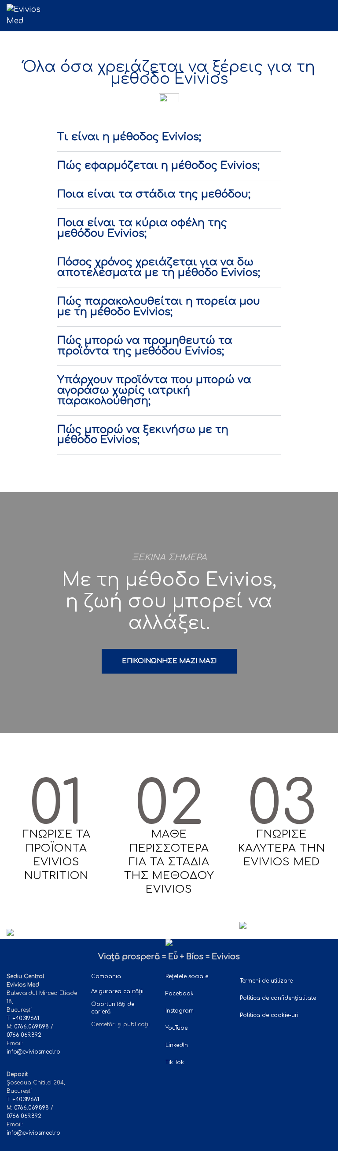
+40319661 (25, 1018)
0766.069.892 (24, 1035)
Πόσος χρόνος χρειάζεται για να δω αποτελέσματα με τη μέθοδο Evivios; (158, 267)
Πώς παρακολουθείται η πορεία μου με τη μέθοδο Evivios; (158, 306)
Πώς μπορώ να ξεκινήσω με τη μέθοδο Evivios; (142, 435)
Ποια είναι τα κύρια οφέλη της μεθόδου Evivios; (142, 228)
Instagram (179, 1011)
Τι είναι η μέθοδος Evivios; (129, 137)
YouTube (176, 1028)
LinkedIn (176, 1045)
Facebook (179, 994)
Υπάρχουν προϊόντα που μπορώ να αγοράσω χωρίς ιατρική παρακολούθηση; (154, 390)
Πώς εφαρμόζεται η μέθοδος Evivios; (158, 165)
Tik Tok (175, 1062)
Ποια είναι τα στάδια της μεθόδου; (153, 194)
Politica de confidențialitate (278, 998)
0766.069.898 (31, 1027)
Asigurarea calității (117, 991)
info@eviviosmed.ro (33, 1052)
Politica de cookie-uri (269, 1015)
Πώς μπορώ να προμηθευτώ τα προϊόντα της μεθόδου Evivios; (144, 346)
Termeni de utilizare (266, 981)
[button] (328, 15)
